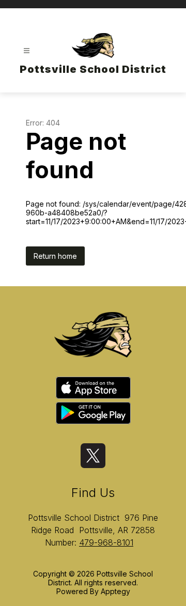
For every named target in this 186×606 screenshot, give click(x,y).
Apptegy (115, 591)
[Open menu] (27, 51)
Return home (55, 256)
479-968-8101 (106, 542)
